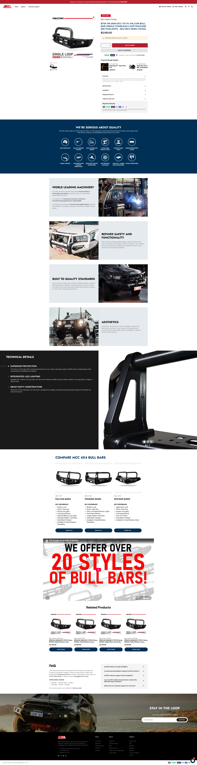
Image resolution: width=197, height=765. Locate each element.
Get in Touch (132, 741)
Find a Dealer (179, 6)
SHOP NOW (61, 649)
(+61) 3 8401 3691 (64, 750)
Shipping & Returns (108, 94)
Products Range (113, 743)
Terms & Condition (134, 753)
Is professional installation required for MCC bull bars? (121, 671)
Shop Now (123, 1)
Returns (131, 750)
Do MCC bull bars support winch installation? (118, 675)
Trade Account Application (116, 750)
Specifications (106, 86)
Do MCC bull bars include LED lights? (116, 667)
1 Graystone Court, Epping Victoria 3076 (70, 748)
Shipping (131, 748)
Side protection (99, 746)
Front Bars (98, 741)
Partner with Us (113, 748)
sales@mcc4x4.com (65, 752)
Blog (110, 746)
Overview (105, 76)
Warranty (131, 746)
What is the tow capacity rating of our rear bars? (120, 686)
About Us (111, 741)
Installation (105, 90)
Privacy (131, 755)
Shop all (97, 750)
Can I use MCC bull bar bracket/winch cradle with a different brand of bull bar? (120, 680)
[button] (186, 6)
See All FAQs (77, 688)
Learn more (140, 55)
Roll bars (97, 748)
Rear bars (98, 743)
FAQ (130, 743)
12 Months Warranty (108, 99)
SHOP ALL (69, 530)
